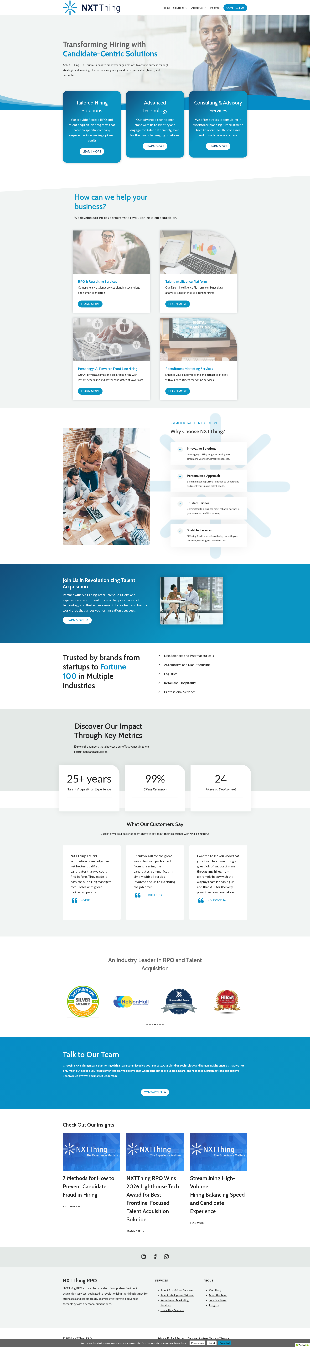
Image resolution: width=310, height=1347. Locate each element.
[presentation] (91, 1152)
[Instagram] (166, 1257)
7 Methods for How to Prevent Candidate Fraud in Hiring (88, 1186)
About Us (197, 7)
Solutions (178, 7)
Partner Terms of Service (214, 1338)
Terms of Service (186, 1338)
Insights (215, 7)
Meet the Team (218, 1295)
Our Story (215, 1290)
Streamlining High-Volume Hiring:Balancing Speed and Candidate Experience (217, 1195)
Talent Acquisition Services (176, 1290)
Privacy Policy (166, 1338)
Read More (71, 1206)
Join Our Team (218, 1300)
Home (166, 7)
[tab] (147, 1024)
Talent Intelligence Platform (177, 1295)
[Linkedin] (144, 1257)
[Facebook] (155, 1257)
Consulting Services (172, 1310)
